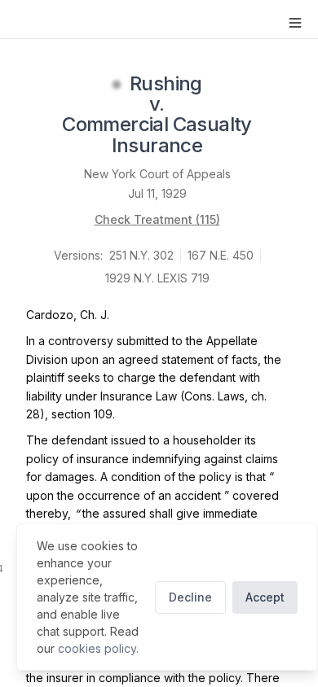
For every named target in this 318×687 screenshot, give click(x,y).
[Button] (295, 23)
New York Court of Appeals (157, 174)
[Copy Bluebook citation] (220, 146)
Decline (190, 597)
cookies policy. (98, 648)
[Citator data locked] (116, 85)
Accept (265, 597)
